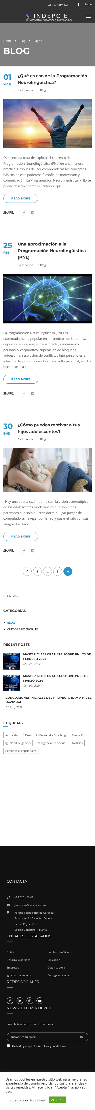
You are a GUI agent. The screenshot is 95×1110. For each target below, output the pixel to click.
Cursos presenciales (22, 629)
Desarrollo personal (19, 960)
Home (7, 41)
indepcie (27, 90)
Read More (20, 198)
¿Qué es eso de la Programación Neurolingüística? (52, 79)
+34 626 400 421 (24, 897)
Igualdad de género (18, 743)
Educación (78, 735)
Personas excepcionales (20, 751)
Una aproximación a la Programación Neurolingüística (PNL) (52, 251)
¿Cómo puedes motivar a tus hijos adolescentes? (49, 428)
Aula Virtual (58, 5)
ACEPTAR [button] (57, 1100)
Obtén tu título (56, 967)
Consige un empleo (59, 975)
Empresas (13, 967)
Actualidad (12, 735)
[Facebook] (24, 212)
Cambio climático (58, 952)
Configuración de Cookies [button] (26, 1100)
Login (88, 4)
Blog (22, 41)
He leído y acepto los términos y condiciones (39, 1046)
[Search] (86, 595)
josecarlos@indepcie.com (30, 905)
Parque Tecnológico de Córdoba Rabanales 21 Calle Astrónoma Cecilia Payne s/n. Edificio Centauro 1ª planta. (34, 921)
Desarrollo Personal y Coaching (45, 735)
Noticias (77, 743)
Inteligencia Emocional (51, 743)
